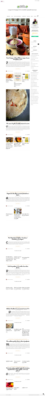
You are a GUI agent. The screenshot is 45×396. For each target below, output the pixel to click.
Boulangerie (7, 264)
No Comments (19, 60)
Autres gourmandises (18, 306)
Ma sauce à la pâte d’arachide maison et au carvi (17, 123)
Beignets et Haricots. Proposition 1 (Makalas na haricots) (9, 80)
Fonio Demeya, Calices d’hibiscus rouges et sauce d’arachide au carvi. (17, 58)
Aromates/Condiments (14, 56)
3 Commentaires (19, 342)
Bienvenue (8, 16)
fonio (27, 56)
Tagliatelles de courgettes (9, 361)
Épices (25, 56)
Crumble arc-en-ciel (24, 387)
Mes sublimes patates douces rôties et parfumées (17, 341)
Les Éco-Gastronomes (17, 16)
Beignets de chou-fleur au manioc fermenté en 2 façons (18, 194)
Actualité (7, 56)
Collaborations (22, 56)
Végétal (20, 122)
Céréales (13, 264)
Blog (12, 16)
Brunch (11, 264)
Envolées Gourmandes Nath (10, 134)
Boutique (28, 16)
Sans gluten (20, 192)
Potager (24, 366)
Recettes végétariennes (20, 339)
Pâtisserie (23, 264)
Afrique (10, 56)
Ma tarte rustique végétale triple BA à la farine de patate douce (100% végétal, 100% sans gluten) (17, 369)
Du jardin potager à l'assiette (17, 366)
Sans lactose (24, 192)
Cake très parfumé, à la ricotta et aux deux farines (18, 267)
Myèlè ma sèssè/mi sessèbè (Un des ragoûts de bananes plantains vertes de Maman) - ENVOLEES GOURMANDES (35, 97)
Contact (35, 16)
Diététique (16, 264)
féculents (13, 339)
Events (32, 16)
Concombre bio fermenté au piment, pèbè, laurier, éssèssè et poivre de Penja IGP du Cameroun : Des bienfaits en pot (9, 146)
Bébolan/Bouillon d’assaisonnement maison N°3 (17, 309)
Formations (24, 16)
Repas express (16, 192)
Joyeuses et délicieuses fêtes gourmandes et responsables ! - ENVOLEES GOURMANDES (34, 77)
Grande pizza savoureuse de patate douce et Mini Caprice (17, 258)
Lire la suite (18, 203)
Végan (18, 122)
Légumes (16, 339)
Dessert (8, 366)
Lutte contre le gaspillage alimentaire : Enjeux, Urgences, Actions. (35, 93)
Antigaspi (7, 306)
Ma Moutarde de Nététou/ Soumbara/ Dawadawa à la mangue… (18, 238)
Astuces (19, 56)
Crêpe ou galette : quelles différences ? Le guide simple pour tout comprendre (17, 144)
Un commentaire (19, 124)
